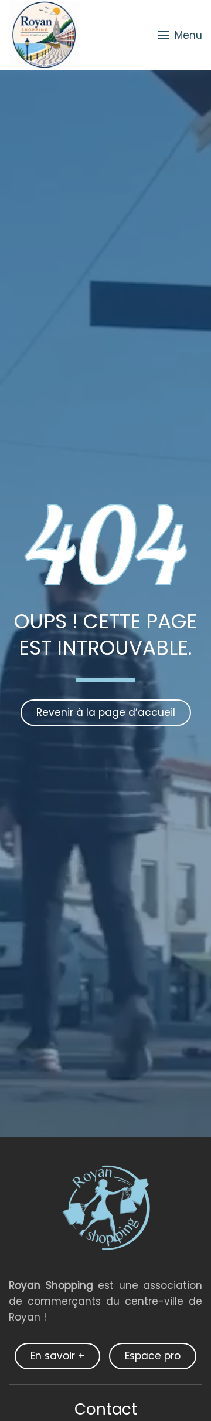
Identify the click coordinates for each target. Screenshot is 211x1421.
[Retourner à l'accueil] (44, 35)
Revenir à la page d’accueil (105, 712)
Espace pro (153, 1356)
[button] (180, 35)
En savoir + (57, 1356)
